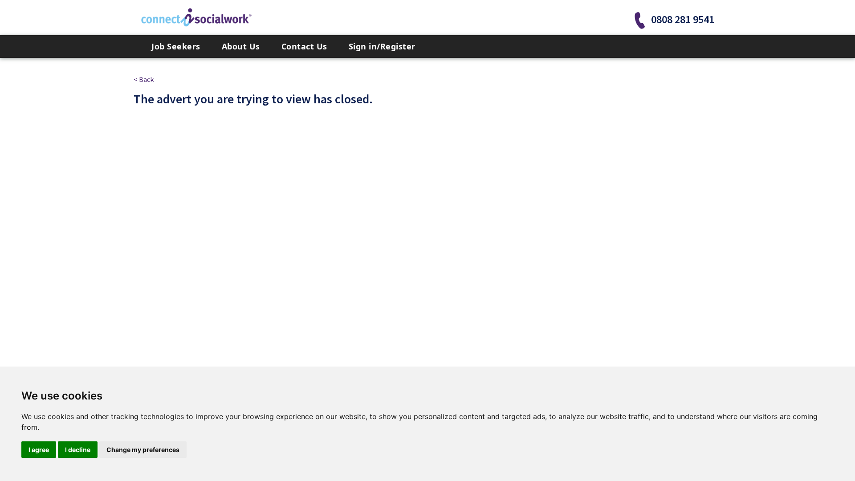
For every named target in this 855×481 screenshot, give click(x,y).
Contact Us (304, 46)
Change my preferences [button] (142, 449)
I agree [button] (38, 449)
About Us (241, 46)
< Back (144, 79)
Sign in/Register (382, 46)
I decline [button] (77, 449)
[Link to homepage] (196, 17)
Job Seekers (175, 46)
